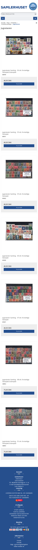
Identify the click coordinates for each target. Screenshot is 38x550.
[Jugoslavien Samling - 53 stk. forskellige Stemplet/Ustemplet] (19, 421)
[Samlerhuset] (19, 6)
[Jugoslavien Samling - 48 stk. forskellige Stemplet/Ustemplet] (19, 359)
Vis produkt (19, 84)
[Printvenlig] (36, 22)
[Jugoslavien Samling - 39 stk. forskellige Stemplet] (19, 112)
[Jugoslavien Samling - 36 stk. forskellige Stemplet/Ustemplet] (19, 50)
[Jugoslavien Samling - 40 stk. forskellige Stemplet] (19, 236)
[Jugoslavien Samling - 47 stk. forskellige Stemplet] (19, 298)
